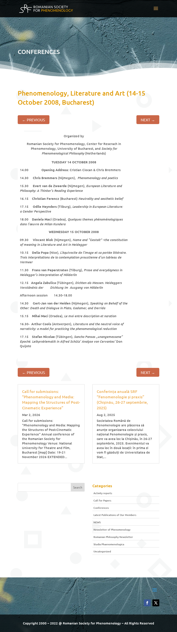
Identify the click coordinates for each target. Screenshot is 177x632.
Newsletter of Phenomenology (111, 529)
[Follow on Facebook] (147, 602)
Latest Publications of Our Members (114, 515)
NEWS (97, 522)
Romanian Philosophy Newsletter (113, 537)
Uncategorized (102, 551)
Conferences (101, 508)
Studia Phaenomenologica (108, 544)
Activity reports (102, 493)
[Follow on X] (155, 602)
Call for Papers (102, 500)
